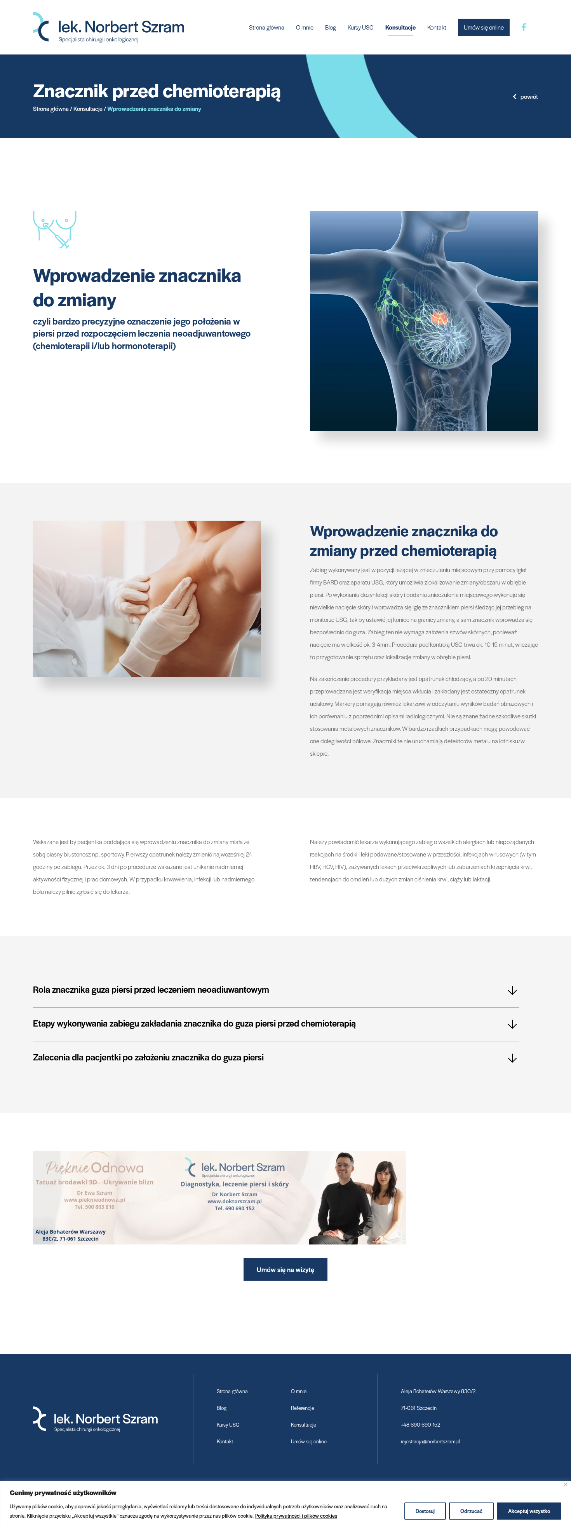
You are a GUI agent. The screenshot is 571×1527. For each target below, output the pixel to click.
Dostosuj (425, 1511)
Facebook (523, 27)
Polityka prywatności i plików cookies (296, 1515)
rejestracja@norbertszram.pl (430, 1441)
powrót (529, 96)
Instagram (538, 27)
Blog (330, 27)
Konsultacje (400, 27)
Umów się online (484, 27)
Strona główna (266, 27)
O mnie (304, 27)
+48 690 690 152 (420, 1424)
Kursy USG (361, 27)
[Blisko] (566, 1484)
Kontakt (436, 27)
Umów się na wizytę (285, 1269)
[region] (285, 1504)
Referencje (302, 1407)
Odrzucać (471, 1511)
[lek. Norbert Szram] (108, 26)
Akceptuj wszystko (529, 1511)
